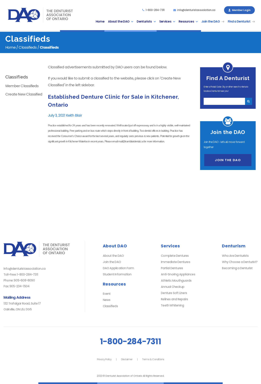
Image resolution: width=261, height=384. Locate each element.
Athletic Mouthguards (176, 280)
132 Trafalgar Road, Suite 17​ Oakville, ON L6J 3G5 (22, 306)
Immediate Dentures (175, 262)
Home (100, 21)
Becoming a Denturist (237, 268)
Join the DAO (210, 21)
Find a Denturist (239, 21)
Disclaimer (127, 359)
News (106, 300)
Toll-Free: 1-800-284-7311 (21, 274)
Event (107, 294)
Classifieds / (29, 47)
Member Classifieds (22, 85)
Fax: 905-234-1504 (16, 286)
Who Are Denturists (235, 256)
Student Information (117, 274)
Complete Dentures (175, 256)
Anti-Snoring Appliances (178, 274)
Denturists (144, 21)
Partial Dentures (172, 268)
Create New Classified (23, 94)
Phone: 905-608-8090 (19, 280)
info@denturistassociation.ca (196, 10)
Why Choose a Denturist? (239, 262)
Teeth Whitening (172, 305)
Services (165, 21)
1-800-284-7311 (155, 10)
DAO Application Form (118, 268)
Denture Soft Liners (174, 293)
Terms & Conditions (153, 359)
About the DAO (118, 21)
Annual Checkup (172, 287)
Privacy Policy (104, 359)
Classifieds (110, 306)
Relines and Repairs (174, 299)
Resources (186, 21)
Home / (12, 47)
